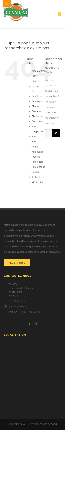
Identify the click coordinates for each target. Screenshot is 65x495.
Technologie (38, 177)
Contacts (36, 111)
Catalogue (37, 101)
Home (35, 146)
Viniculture (37, 182)
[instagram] (35, 324)
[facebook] (29, 324)
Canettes (36, 96)
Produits (36, 156)
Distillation (37, 116)
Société (35, 172)
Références (37, 162)
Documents (38, 121)
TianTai (54, 424)
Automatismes (39, 71)
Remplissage (38, 167)
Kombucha (37, 152)
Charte (35, 106)
